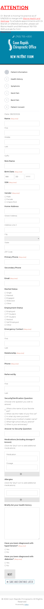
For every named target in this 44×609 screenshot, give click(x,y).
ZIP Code (9, 252)
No (7, 552)
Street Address (11, 216)
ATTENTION (14, 7)
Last (6, 146)
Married (9, 295)
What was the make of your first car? (21, 414)
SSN (10, 182)
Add (21, 474)
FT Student (11, 314)
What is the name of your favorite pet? (20, 409)
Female (9, 199)
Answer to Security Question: (18, 429)
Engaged (10, 298)
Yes (7, 549)
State (7, 242)
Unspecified (11, 202)
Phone (12, 364)
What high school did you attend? (20, 422)
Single (9, 293)
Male (8, 197)
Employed (10, 311)
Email (11, 278)
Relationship (14, 353)
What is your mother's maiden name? (21, 419)
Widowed (10, 301)
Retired (9, 319)
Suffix (7, 156)
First (6, 128)
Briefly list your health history (18, 505)
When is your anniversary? (17, 424)
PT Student (11, 317)
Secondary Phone (13, 268)
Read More (6, 32)
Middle (7, 137)
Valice (26, 604)
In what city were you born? (17, 416)
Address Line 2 (11, 225)
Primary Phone (15, 257)
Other (8, 303)
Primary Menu (22, 57)
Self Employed (12, 322)
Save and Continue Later (21, 581)
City (6, 234)
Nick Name (10, 161)
